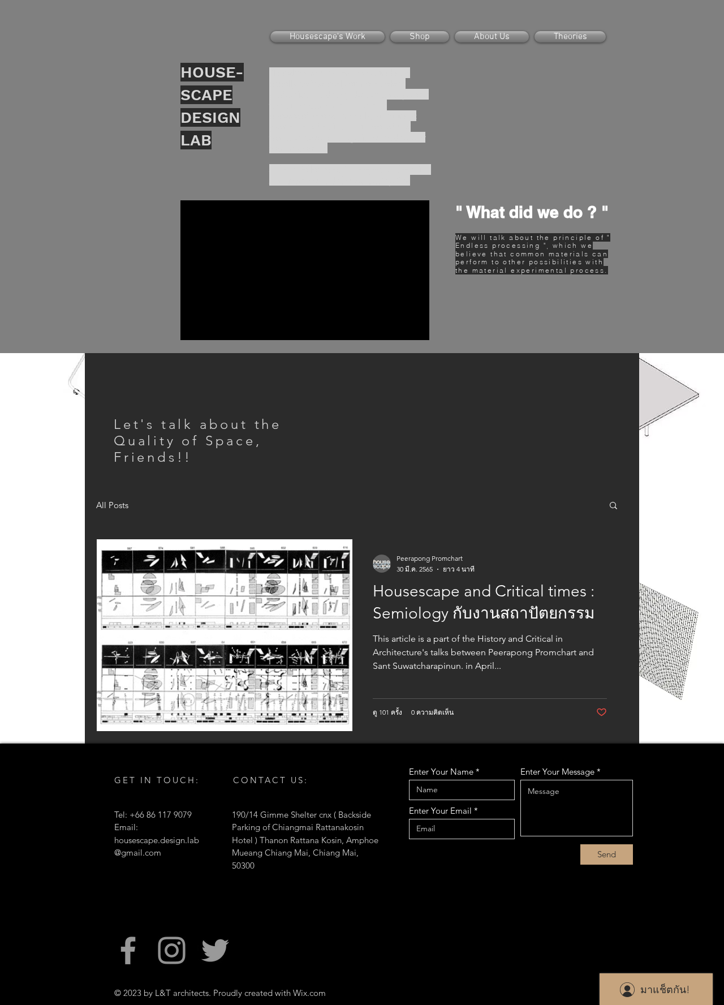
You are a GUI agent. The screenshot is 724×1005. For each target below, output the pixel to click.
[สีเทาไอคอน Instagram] (171, 950)
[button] (613, 506)
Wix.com (309, 992)
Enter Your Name (441, 771)
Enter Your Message (557, 771)
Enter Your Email (440, 810)
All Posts (112, 505)
